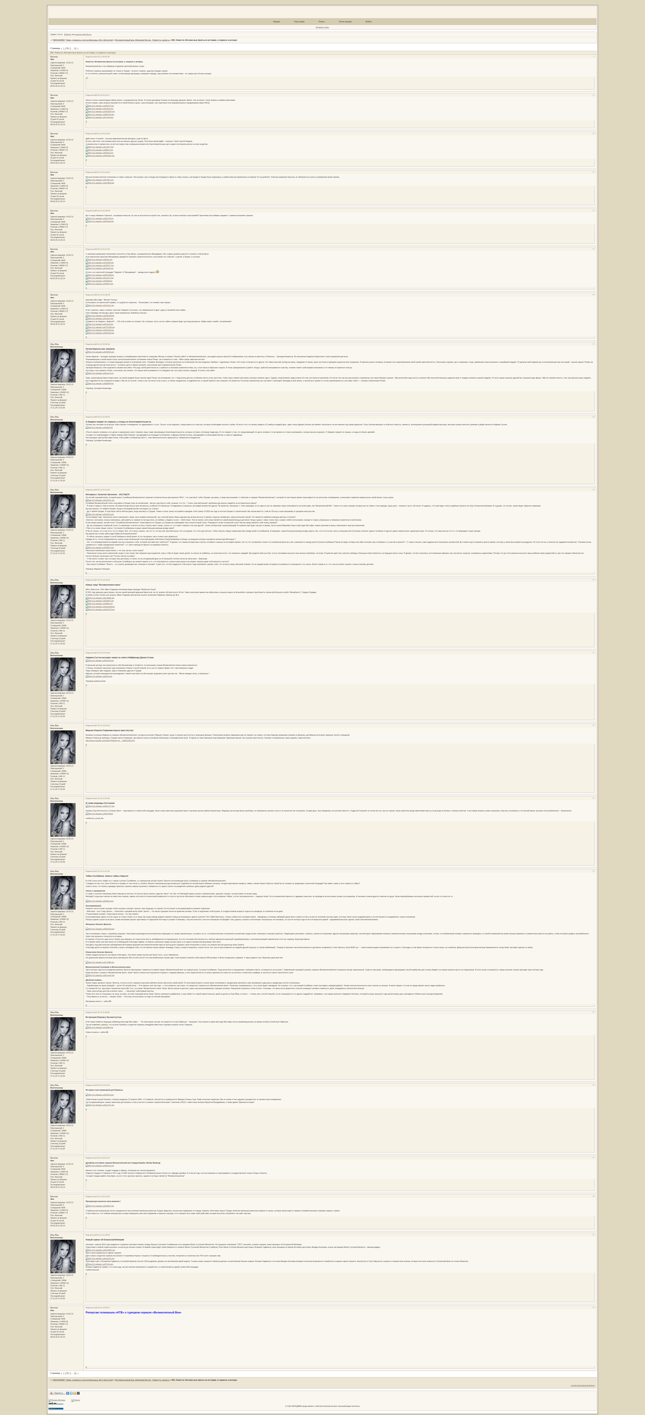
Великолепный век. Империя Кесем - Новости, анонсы (142, 40)
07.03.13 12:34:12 (102, 725)
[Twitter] (71, 1393)
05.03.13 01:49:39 (102, 295)
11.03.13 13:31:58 (102, 798)
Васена (54, 57)
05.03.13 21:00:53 (102, 417)
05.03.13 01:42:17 (102, 95)
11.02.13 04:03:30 (102, 57)
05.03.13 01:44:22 (102, 172)
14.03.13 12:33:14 (102, 1085)
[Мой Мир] (78, 1393)
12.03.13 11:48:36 (102, 1012)
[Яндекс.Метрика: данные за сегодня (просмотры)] (57, 1400)
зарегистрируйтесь (83, 34)
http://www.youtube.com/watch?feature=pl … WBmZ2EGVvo (110, 740)
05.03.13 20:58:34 (102, 344)
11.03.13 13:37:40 (102, 871)
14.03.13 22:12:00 (102, 1196)
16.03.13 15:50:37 (102, 1308)
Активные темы (322, 27)
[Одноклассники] (75, 1393)
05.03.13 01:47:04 (102, 249)
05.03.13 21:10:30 (102, 490)
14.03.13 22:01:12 (102, 1158)
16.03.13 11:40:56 (102, 1235)
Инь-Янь (54, 344)
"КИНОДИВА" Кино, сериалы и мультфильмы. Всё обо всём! (82, 40)
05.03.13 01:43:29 (102, 133)
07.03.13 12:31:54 (102, 653)
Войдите (67, 34)
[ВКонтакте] (68, 1393)
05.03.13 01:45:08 (102, 211)
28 (75, 48)
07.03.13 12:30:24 (102, 580)
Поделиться (90, 57)
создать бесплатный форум (583, 1385)
